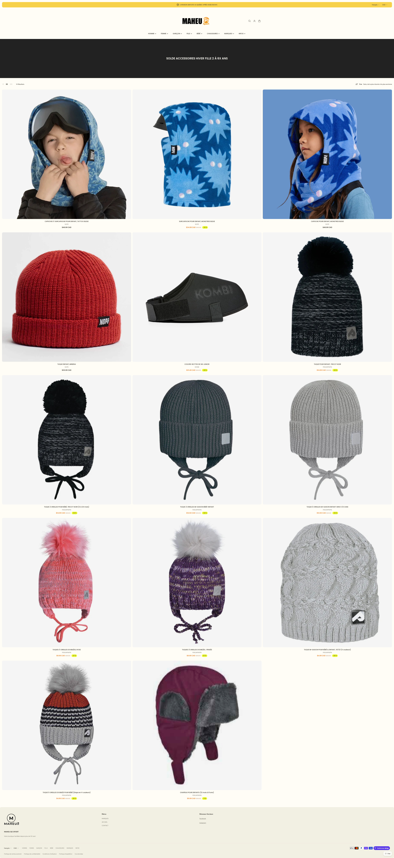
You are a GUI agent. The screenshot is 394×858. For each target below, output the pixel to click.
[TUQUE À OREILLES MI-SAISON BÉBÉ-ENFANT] (197, 440)
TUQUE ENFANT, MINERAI (66, 364)
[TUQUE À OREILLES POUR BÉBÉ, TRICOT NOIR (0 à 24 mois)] (66, 440)
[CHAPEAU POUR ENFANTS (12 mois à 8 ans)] (197, 725)
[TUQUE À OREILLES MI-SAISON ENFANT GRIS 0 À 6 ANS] (327, 440)
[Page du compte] (254, 21)
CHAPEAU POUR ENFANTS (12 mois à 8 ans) (197, 792)
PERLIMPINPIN (327, 367)
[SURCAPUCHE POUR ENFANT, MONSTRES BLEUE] (197, 154)
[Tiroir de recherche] (249, 21)
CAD (383, 5)
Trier (375, 84)
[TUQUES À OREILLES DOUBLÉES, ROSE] (66, 582)
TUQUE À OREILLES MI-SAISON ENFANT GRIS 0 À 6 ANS (327, 507)
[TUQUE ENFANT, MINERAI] (66, 297)
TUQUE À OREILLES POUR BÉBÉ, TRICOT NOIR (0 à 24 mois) (66, 507)
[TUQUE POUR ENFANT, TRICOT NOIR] (327, 297)
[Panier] (259, 21)
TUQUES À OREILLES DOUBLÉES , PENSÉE (197, 650)
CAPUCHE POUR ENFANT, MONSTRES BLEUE (327, 221)
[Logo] (197, 20)
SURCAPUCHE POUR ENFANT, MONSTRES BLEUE (197, 221)
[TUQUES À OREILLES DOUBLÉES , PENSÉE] (197, 582)
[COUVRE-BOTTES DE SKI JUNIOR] (197, 297)
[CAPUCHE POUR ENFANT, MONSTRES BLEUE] (327, 154)
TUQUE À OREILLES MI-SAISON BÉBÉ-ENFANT (197, 507)
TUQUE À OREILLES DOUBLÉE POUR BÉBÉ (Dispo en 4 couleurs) (67, 792)
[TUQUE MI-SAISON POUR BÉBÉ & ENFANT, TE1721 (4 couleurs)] (327, 582)
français (374, 5)
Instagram (202, 823)
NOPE (67, 224)
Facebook (202, 818)
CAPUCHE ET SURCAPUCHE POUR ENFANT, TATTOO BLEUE (67, 221)
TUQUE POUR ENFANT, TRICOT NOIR (327, 364)
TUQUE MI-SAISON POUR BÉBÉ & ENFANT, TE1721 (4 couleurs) (327, 650)
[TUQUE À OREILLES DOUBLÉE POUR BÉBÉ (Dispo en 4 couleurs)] (66, 725)
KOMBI (197, 367)
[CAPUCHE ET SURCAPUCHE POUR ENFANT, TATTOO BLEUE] (66, 154)
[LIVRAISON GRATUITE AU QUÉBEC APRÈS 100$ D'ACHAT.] (197, 4)
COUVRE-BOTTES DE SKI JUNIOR (196, 364)
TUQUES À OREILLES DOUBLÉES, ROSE (67, 650)
